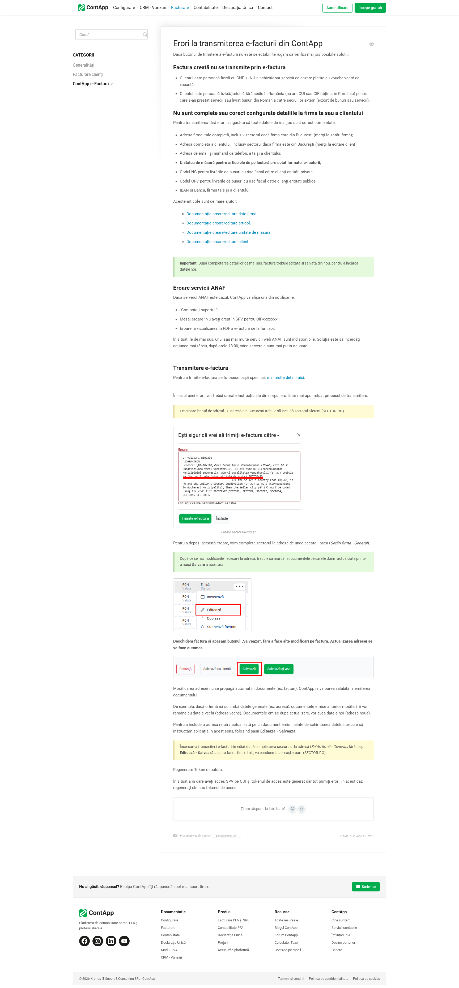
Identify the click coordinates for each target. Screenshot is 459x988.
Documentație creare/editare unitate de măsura (228, 232)
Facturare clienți (88, 74)
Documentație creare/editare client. (217, 241)
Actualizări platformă (233, 950)
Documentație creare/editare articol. (218, 223)
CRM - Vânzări (153, 7)
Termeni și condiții (291, 979)
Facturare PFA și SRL (233, 920)
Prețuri (223, 942)
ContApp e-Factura (91, 83)
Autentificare (337, 8)
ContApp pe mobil (288, 950)
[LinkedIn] (111, 941)
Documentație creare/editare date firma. (221, 213)
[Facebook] (84, 941)
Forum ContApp (286, 935)
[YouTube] (124, 941)
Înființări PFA (341, 935)
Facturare (180, 7)
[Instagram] (97, 941)
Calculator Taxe (286, 942)
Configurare (124, 7)
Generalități (83, 65)
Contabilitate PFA (230, 928)
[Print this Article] (371, 44)
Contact (265, 7)
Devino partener (343, 942)
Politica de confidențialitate (328, 979)
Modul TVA (169, 950)
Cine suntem (341, 920)
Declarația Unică (237, 7)
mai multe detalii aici (285, 377)
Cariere (337, 950)
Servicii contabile (344, 928)
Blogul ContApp (286, 928)
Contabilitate (206, 7)
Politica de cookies (366, 979)
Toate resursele (286, 920)
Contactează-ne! (226, 835)
